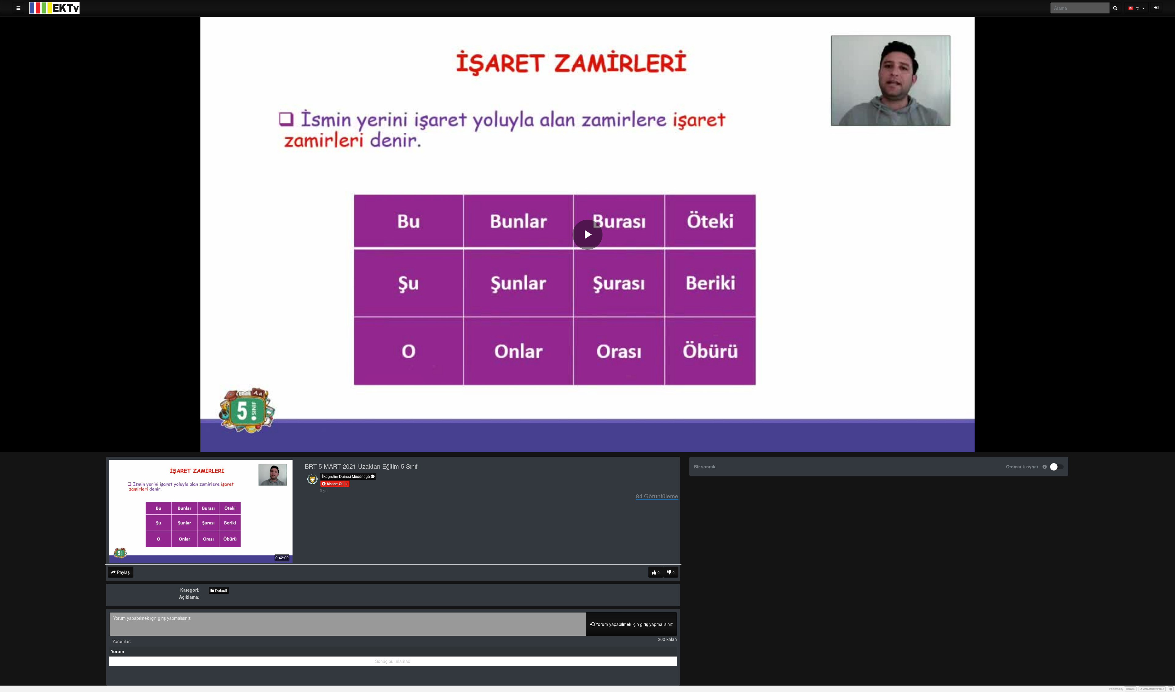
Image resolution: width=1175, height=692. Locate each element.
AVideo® (1130, 688)
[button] (332, 483)
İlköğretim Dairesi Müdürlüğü (346, 476)
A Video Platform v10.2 (1152, 688)
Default (220, 590)
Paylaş (123, 572)
